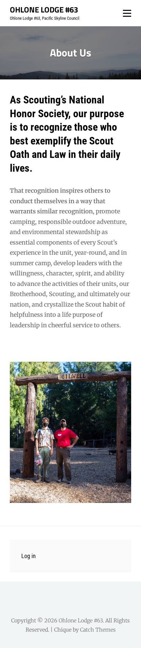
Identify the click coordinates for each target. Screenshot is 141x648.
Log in (28, 555)
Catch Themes (98, 629)
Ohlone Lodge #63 (44, 9)
